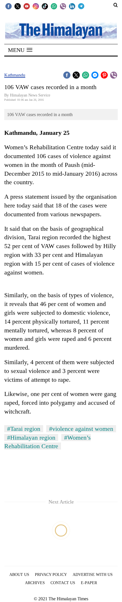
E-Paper (89, 583)
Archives (35, 583)
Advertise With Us (93, 574)
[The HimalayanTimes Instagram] (35, 6)
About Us (19, 574)
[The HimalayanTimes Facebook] (8, 6)
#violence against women (81, 428)
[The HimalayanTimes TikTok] (45, 6)
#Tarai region (23, 428)
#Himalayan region (31, 437)
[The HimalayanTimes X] (17, 6)
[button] (20, 50)
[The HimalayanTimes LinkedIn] (72, 6)
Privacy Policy (51, 574)
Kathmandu (14, 75)
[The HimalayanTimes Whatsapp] (54, 6)
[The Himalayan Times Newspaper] (61, 30)
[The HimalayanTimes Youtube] (26, 6)
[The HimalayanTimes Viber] (63, 6)
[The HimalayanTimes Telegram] (81, 6)
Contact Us (63, 583)
